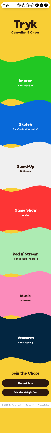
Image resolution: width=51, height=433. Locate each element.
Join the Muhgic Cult (25, 392)
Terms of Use (31, 405)
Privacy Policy (43, 405)
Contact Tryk (25, 383)
